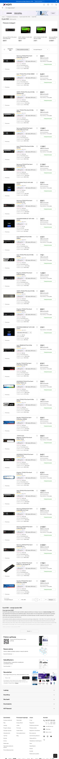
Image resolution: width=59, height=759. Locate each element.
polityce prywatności (31, 385)
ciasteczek (17, 373)
